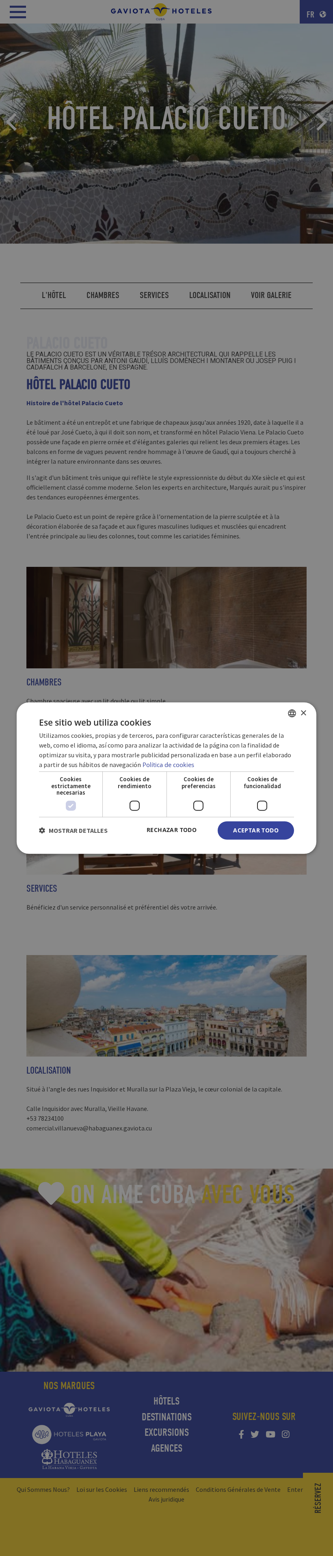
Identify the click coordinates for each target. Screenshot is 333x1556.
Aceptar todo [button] (256, 830)
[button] (73, 830)
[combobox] (292, 713)
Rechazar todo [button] (172, 830)
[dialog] (166, 778)
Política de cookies (168, 765)
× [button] (303, 713)
